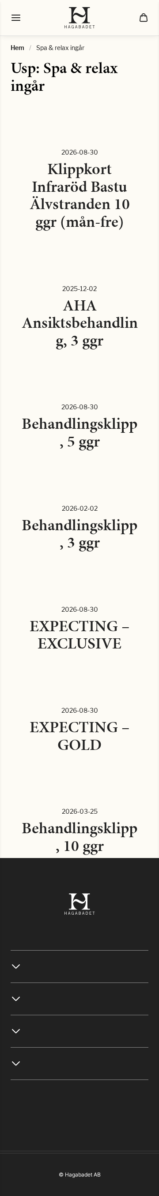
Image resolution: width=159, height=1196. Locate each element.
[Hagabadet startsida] (79, 17)
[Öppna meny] (16, 17)
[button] (143, 18)
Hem (17, 47)
